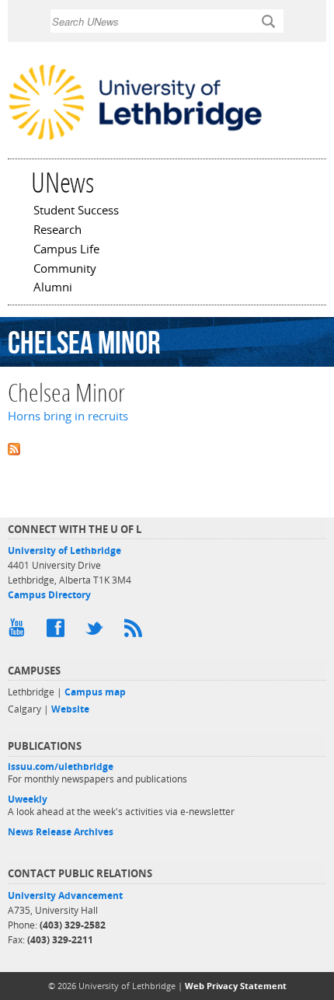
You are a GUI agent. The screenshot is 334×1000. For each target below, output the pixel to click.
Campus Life (66, 250)
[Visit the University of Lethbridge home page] (135, 139)
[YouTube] (19, 631)
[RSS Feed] (136, 631)
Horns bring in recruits (68, 416)
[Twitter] (97, 631)
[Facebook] (58, 631)
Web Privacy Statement (236, 985)
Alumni (52, 288)
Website (70, 709)
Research (57, 231)
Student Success (76, 211)
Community (64, 270)
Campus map (95, 692)
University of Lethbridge (64, 550)
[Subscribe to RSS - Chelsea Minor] (167, 447)
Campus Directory (49, 595)
